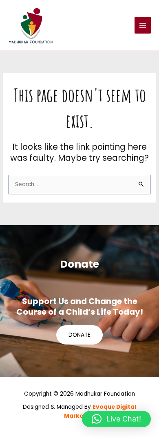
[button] (116, 419)
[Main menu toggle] (143, 25)
